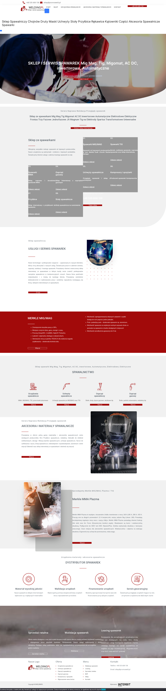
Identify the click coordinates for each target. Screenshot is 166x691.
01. (84, 138)
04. (57, 166)
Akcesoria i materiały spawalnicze (97, 7)
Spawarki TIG (116, 144)
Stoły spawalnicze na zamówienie (68, 205)
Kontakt (117, 7)
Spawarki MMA (32, 173)
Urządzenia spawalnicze (71, 7)
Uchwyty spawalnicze (93, 172)
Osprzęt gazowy (59, 173)
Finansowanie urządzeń (101, 588)
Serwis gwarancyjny (137, 588)
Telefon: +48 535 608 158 (119, 666)
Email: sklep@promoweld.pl (120, 669)
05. (84, 166)
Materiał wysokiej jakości (28, 588)
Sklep (56, 7)
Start (48, 7)
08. (57, 193)
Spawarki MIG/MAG (92, 144)
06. (111, 166)
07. (29, 193)
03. (29, 166)
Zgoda (103, 689)
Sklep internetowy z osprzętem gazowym (69, 181)
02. (111, 138)
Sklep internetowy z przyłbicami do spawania (42, 206)
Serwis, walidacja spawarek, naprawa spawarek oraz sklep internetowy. (124, 151)
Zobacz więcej (88, 162)
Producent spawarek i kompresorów (123, 178)
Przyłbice (32, 199)
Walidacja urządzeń (65, 588)
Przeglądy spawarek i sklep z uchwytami (96, 179)
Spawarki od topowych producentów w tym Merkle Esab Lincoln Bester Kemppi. (96, 152)
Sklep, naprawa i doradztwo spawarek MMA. (42, 181)
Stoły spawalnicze (64, 199)
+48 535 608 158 (93, 198)
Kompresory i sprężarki (121, 172)
